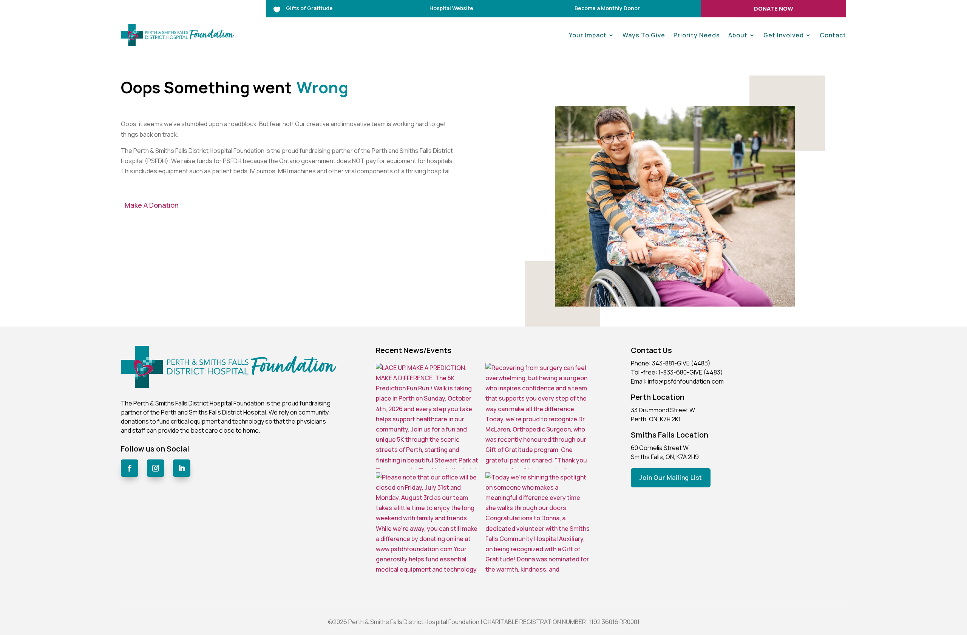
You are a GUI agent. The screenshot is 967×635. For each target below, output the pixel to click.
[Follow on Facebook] (129, 468)
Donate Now (773, 8)
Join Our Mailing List (670, 477)
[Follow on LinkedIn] (181, 468)
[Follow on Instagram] (155, 468)
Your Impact (588, 35)
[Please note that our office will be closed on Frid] (429, 525)
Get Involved (783, 35)
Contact (833, 35)
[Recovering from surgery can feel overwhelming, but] (538, 416)
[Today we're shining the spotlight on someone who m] (538, 525)
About (738, 35)
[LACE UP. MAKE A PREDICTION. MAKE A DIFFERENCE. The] (429, 416)
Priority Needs (697, 35)
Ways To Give (644, 35)
